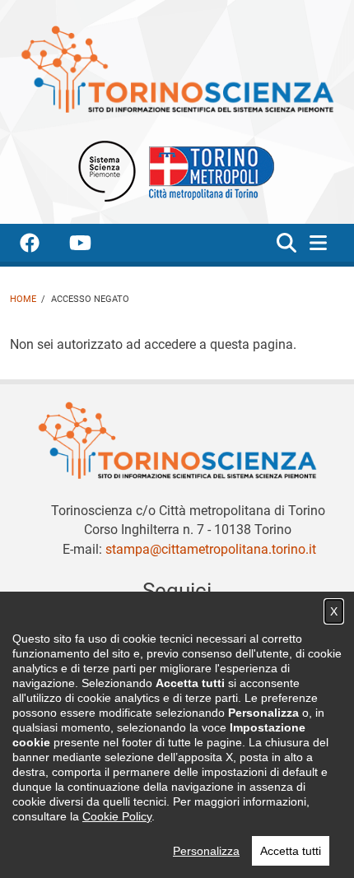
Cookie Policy (116, 816)
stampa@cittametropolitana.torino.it (210, 549)
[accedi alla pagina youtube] (93, 245)
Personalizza (206, 850)
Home (23, 299)
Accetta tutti (290, 850)
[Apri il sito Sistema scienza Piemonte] (107, 171)
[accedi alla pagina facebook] (43, 245)
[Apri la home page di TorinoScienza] (177, 69)
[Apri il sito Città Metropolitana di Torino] (207, 171)
